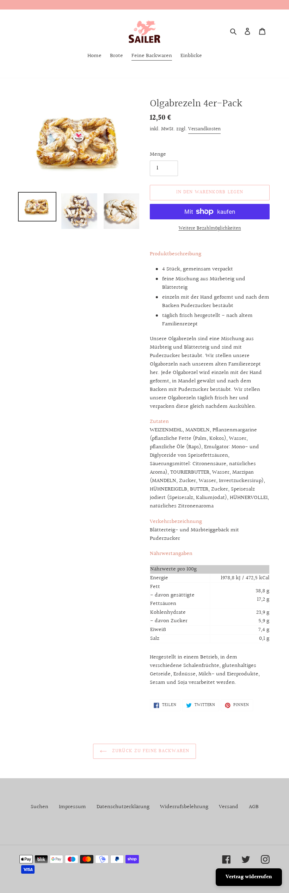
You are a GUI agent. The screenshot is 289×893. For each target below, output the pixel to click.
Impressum (72, 807)
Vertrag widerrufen (249, 877)
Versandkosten (204, 129)
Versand (228, 807)
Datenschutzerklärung (123, 807)
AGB (254, 807)
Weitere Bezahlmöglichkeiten (210, 228)
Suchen (39, 807)
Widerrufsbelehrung (184, 807)
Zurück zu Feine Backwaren (149, 751)
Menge (158, 154)
